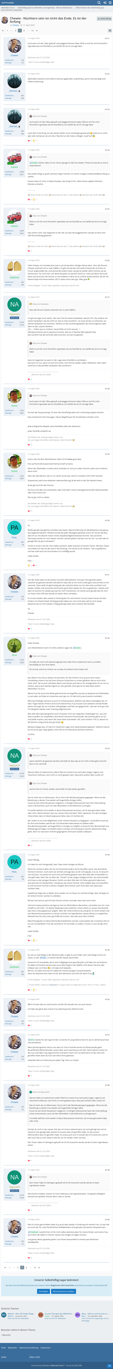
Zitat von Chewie (40, 116)
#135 (107, 950)
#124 (107, 150)
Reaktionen (9, 60)
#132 (107, 638)
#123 (107, 109)
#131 (107, 574)
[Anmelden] (104, 3)
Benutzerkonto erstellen (63, 1291)
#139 (107, 1170)
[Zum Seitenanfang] (109, 1366)
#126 (107, 260)
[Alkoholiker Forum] (8, 2)
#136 (107, 999)
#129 (107, 454)
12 (32, 30)
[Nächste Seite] (37, 30)
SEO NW (78, 1365)
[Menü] (110, 3)
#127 (107, 297)
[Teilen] (110, 30)
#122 (107, 74)
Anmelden (43, 1291)
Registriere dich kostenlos (62, 1285)
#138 (107, 1085)
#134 (107, 854)
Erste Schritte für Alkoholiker (18, 1318)
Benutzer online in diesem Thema (18, 1329)
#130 (107, 520)
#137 (107, 1035)
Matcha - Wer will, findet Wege (21, 1313)
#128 (107, 388)
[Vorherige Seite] (3, 30)
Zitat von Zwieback (41, 304)
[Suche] (99, 3)
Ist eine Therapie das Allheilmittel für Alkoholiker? (66, 1313)
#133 (107, 748)
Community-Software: (48, 1365)
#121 (107, 38)
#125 (107, 209)
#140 (107, 1219)
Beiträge (8, 63)
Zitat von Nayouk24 (41, 1092)
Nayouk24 (53, 985)
